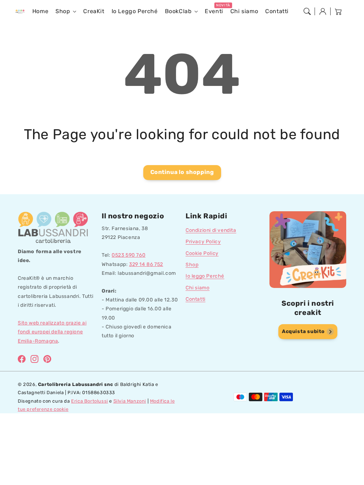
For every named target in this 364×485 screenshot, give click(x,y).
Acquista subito (303, 331)
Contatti (195, 299)
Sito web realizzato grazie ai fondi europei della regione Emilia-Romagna (52, 332)
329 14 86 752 (146, 264)
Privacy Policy (203, 242)
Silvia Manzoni (129, 401)
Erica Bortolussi (89, 401)
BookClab (178, 11)
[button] (307, 11)
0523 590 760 (128, 255)
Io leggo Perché (205, 276)
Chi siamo (197, 288)
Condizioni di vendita (211, 230)
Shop (62, 11)
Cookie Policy (202, 253)
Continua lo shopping (182, 172)
